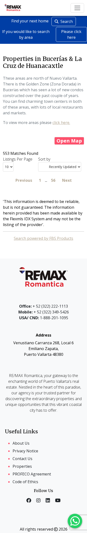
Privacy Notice (25, 451)
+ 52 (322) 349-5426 (43, 312)
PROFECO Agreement (32, 474)
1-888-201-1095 (43, 317)
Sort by (44, 159)
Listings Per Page (17, 159)
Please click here (71, 34)
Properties (22, 466)
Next (67, 180)
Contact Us (22, 458)
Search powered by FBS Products (43, 238)
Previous (23, 180)
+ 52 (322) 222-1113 (43, 306)
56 (53, 180)
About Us (21, 443)
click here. (61, 122)
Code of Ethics (25, 481)
